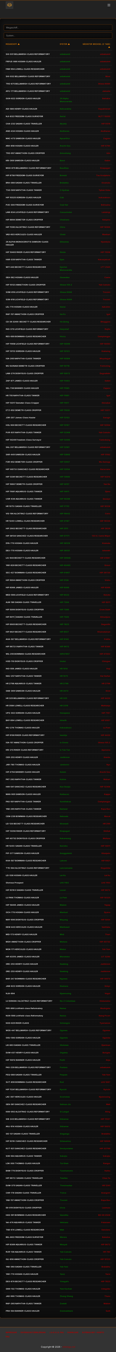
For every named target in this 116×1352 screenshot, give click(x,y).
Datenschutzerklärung (33, 1332)
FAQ (7, 1336)
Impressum (11, 1332)
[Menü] (109, 5)
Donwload (72, 1332)
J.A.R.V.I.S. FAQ (56, 1332)
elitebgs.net (69, 1346)
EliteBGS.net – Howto (93, 1332)
